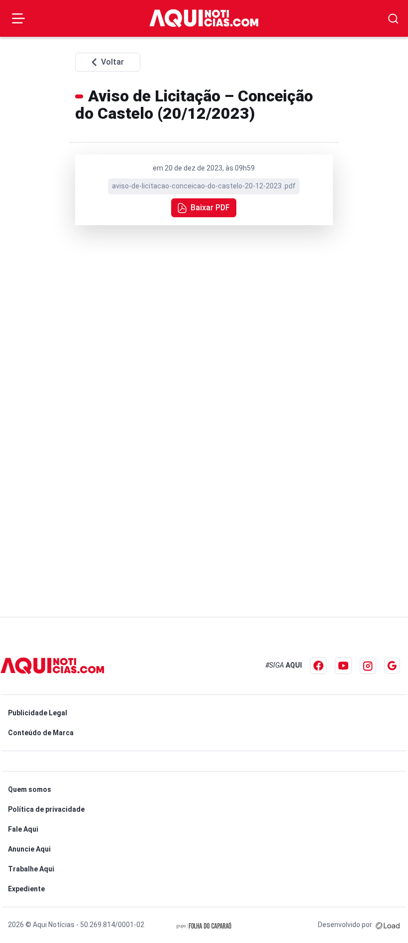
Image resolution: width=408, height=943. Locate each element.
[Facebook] (318, 665)
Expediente (26, 889)
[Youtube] (343, 665)
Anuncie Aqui (29, 849)
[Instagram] (368, 666)
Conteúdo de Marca (41, 733)
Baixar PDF (210, 207)
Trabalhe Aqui (31, 869)
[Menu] (18, 18)
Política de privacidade (46, 809)
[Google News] (392, 666)
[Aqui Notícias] (204, 18)
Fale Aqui (23, 829)
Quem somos (29, 789)
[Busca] (393, 18)
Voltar (112, 62)
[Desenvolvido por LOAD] (388, 925)
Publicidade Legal (37, 713)
